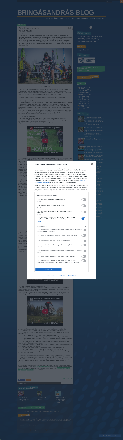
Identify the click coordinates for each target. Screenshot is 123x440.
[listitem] (61, 196)
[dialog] (61, 220)
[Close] (92, 164)
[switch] (83, 199)
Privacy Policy (72, 275)
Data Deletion (51, 275)
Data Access (61, 275)
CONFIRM (48, 269)
